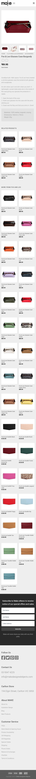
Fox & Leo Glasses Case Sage (8, 336)
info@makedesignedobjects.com (17, 677)
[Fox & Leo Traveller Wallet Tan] (27, 551)
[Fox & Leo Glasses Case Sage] (9, 325)
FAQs (3, 726)
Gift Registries (5, 739)
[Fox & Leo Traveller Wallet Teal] (9, 576)
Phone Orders (5, 749)
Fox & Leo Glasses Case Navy (25, 285)
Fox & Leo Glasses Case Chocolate (8, 234)
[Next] (31, 27)
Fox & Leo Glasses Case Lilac (8, 285)
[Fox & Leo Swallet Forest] (27, 451)
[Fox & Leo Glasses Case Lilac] (9, 274)
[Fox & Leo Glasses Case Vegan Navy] (9, 139)
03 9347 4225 (7, 672)
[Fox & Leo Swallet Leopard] (27, 476)
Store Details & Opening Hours (11, 729)
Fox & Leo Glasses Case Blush (25, 149)
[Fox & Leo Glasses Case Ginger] (9, 249)
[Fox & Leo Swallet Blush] (27, 427)
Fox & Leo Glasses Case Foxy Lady (25, 234)
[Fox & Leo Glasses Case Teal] (9, 376)
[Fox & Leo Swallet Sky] (27, 502)
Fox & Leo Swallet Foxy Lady (7, 486)
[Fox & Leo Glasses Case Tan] (27, 351)
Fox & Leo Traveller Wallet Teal (8, 587)
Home (3, 53)
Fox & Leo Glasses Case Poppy (25, 175)
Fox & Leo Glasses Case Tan (25, 361)
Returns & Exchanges (8, 752)
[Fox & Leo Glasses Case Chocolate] (9, 224)
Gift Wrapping (5, 735)
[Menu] (14, 3)
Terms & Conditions (7, 758)
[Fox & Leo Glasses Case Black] (9, 198)
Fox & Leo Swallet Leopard (26, 486)
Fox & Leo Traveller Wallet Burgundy (26, 536)
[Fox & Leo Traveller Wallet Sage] (9, 551)
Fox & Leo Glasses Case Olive (8, 310)
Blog (2, 711)
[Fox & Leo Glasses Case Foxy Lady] (27, 224)
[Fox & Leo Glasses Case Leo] (27, 249)
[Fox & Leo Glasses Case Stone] (9, 351)
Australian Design (7, 707)
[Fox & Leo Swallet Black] (9, 427)
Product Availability (7, 732)
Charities (4, 755)
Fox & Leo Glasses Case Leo (25, 259)
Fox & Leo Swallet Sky (25, 511)
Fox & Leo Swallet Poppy (8, 511)
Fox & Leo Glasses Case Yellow (25, 412)
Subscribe (18, 629)
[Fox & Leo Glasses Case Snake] (27, 325)
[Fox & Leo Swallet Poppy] (9, 502)
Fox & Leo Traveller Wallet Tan (26, 561)
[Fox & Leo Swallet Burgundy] (9, 451)
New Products (5, 714)
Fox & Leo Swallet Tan (7, 535)
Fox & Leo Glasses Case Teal (8, 386)
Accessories (29, 53)
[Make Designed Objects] (6, 3)
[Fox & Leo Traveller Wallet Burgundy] (27, 525)
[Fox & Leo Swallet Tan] (9, 525)
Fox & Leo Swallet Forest (26, 460)
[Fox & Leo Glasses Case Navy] (27, 274)
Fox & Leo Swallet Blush (25, 437)
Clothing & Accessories (15, 53)
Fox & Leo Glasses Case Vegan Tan (8, 175)
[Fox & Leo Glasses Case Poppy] (27, 165)
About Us (4, 704)
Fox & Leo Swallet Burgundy (6, 461)
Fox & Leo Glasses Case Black (8, 208)
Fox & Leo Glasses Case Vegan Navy (8, 149)
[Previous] (4, 27)
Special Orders (6, 742)
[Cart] (34, 3)
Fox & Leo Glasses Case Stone (8, 361)
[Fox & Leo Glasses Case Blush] (27, 139)
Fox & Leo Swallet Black (8, 437)
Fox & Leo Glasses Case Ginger (8, 259)
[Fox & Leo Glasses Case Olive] (9, 300)
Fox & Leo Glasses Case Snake (25, 336)
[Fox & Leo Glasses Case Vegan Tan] (9, 165)
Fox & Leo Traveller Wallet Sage (8, 561)
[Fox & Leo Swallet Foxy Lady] (9, 476)
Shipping (4, 745)
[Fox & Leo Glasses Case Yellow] (27, 401)
